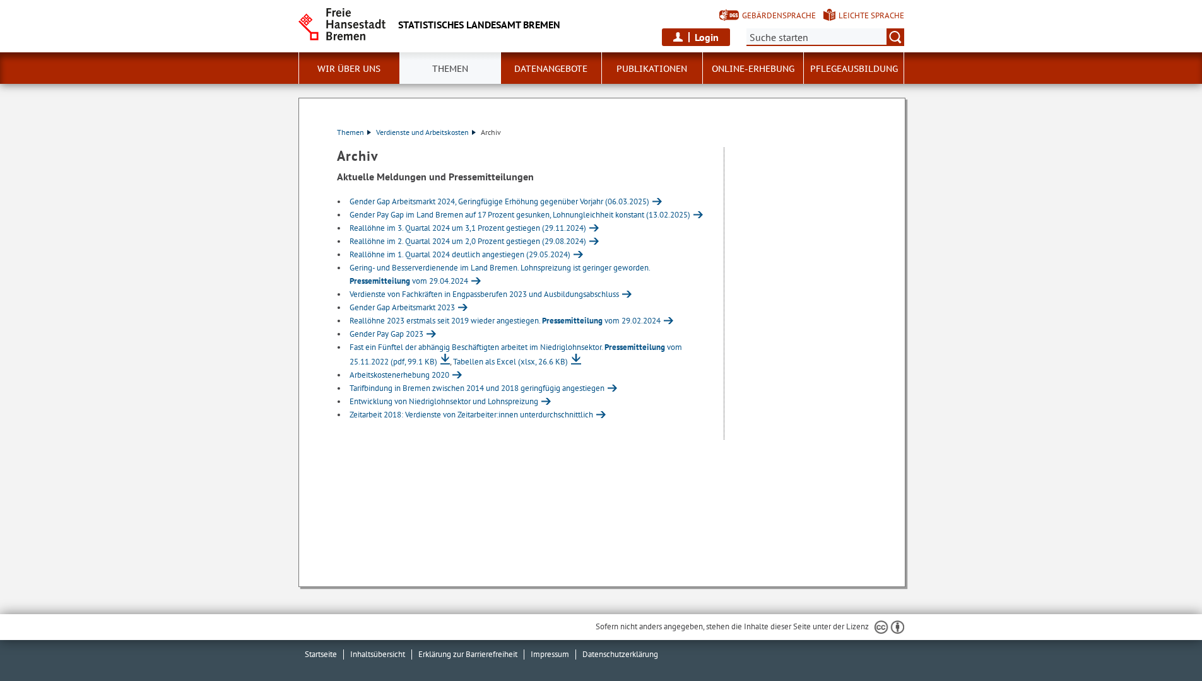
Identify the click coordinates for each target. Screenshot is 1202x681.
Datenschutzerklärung (620, 654)
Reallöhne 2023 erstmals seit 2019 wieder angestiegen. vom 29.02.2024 (505, 320)
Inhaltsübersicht (377, 654)
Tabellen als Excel (510, 361)
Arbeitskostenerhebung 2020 (399, 375)
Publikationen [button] (651, 68)
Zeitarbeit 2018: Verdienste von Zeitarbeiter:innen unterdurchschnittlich (471, 414)
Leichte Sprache (871, 15)
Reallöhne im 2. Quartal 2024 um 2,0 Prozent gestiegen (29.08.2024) (468, 241)
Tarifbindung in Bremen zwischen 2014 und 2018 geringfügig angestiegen (477, 388)
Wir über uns (348, 68)
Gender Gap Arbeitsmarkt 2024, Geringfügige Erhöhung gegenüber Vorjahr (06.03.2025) (499, 201)
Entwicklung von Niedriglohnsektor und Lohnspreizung (444, 401)
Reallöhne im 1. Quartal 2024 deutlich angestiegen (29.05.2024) (460, 254)
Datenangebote (550, 68)
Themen (450, 68)
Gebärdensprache (779, 15)
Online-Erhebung (753, 68)
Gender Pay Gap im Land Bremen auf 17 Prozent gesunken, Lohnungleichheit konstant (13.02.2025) (520, 214)
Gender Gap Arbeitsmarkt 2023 (402, 307)
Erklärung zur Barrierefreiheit (467, 654)
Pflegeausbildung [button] (854, 68)
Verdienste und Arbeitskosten (422, 132)
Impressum (550, 654)
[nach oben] (1163, 642)
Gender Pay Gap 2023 (386, 334)
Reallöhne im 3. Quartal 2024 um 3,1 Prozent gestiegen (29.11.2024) (468, 228)
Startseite (321, 654)
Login (707, 37)
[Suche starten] (895, 37)
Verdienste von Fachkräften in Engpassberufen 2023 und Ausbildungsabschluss (484, 294)
